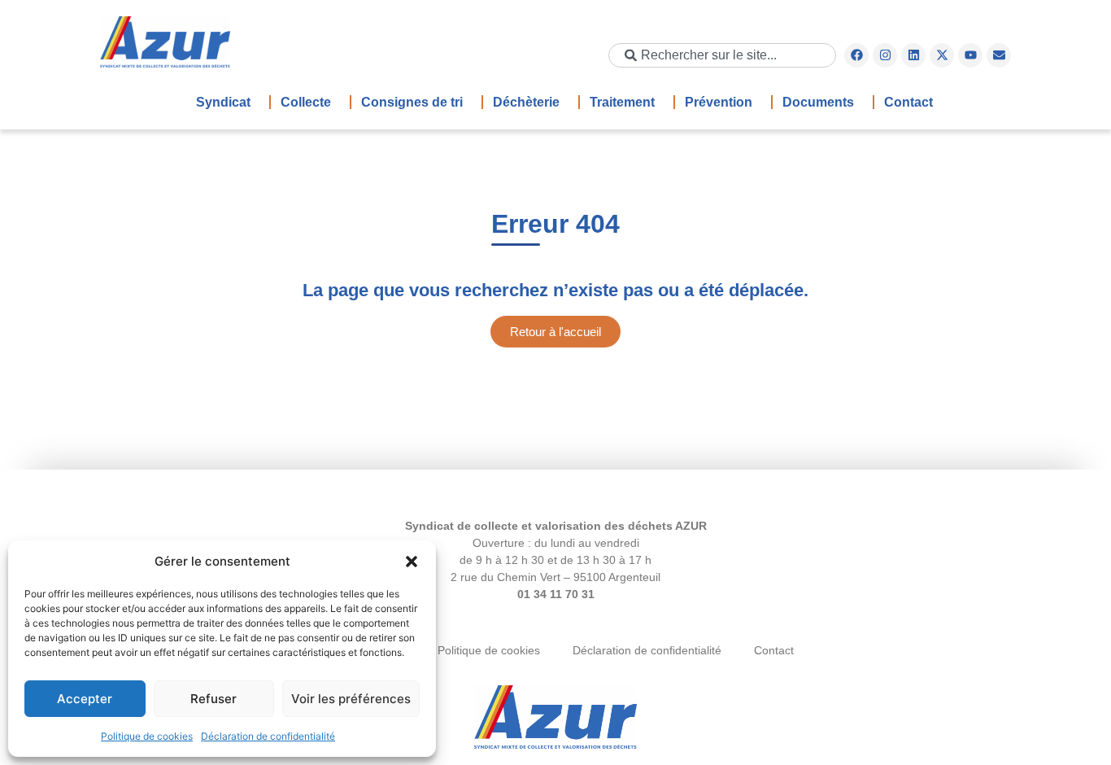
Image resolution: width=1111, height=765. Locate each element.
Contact (908, 102)
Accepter (84, 698)
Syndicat (223, 102)
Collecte (306, 102)
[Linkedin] (913, 55)
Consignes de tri (412, 102)
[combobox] (722, 55)
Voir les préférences (351, 698)
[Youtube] (970, 55)
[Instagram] (885, 55)
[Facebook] (856, 55)
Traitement (622, 102)
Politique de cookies (147, 736)
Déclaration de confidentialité (268, 736)
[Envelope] (999, 55)
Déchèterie (526, 102)
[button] (411, 561)
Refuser (213, 698)
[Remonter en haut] (555, 719)
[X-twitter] (942, 55)
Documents (818, 102)
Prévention (718, 102)
